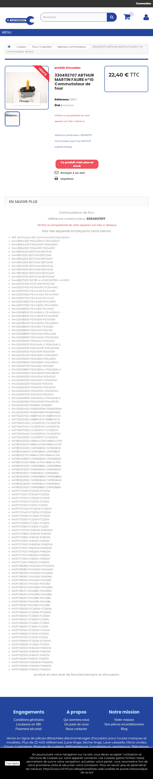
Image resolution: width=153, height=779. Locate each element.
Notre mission (124, 719)
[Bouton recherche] (112, 17)
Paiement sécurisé (29, 729)
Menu (7, 32)
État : (58, 105)
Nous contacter (76, 729)
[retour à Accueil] (9, 46)
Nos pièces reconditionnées (124, 724)
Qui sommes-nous (76, 719)
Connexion (143, 3)
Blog (124, 729)
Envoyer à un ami (73, 172)
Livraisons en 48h (28, 724)
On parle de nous (76, 724)
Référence (62, 99)
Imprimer (67, 178)
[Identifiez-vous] (146, 18)
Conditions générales (29, 719)
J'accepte (12, 763)
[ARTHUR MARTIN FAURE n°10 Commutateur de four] (12, 119)
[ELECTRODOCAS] (20, 20)
